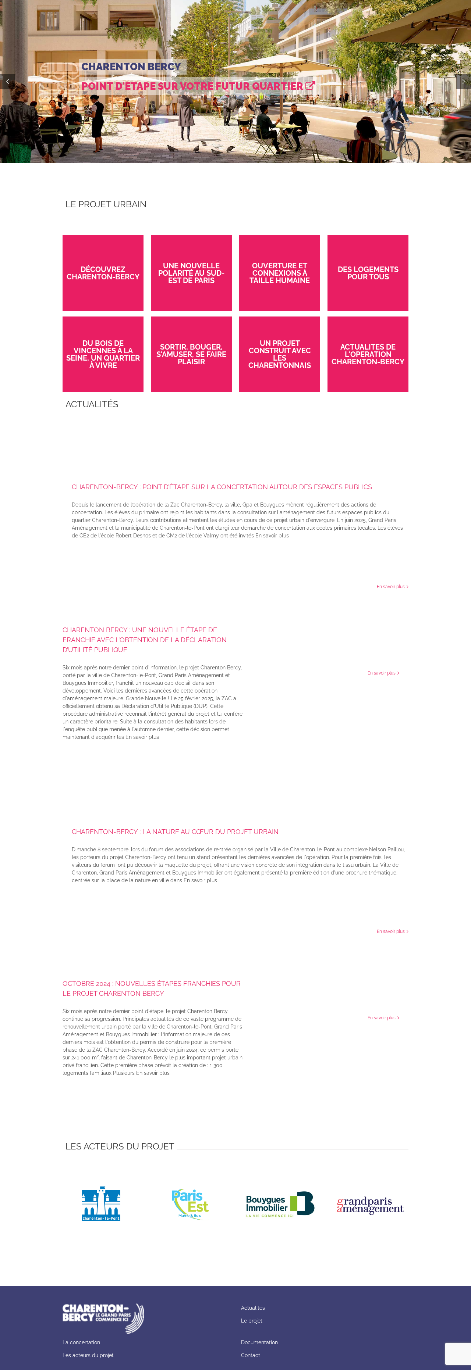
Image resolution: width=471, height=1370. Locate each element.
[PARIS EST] (190, 1174)
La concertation (81, 1342)
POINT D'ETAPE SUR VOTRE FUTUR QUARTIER (193, 86)
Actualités (253, 1308)
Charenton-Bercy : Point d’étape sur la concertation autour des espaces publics (222, 487)
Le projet (251, 1321)
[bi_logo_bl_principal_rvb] (280, 1174)
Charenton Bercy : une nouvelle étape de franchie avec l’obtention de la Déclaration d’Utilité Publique (145, 640)
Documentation (260, 1342)
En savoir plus (391, 586)
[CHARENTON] (101, 1174)
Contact (250, 1355)
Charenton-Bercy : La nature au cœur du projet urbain (175, 832)
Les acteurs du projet (88, 1355)
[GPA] (370, 1174)
